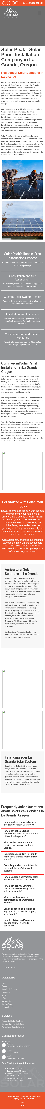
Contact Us (6, 1001)
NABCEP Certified (14, 1068)
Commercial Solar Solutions (13, 1024)
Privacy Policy (7, 1007)
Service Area (7, 1004)
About (4, 986)
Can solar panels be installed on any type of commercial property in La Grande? (20, 911)
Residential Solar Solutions (12, 1021)
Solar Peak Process (9, 989)
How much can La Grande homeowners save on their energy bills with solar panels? (21, 833)
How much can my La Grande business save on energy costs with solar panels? (19, 888)
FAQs (4, 998)
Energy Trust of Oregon (16, 1071)
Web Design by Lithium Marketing (26, 1097)
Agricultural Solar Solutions (13, 1027)
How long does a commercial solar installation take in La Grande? (21, 878)
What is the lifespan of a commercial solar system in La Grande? (19, 900)
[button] (39, 13)
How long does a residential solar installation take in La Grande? (20, 823)
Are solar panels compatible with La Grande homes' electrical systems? (20, 868)
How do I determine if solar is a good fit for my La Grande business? (19, 923)
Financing (6, 992)
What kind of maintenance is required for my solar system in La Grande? (20, 845)
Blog (4, 995)
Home (4, 983)
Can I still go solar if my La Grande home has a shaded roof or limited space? (21, 856)
